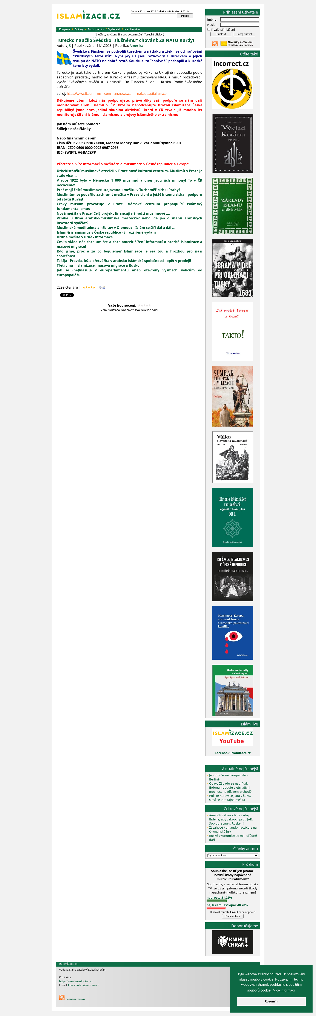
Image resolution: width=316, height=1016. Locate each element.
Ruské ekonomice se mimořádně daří (233, 838)
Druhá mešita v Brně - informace (85, 237)
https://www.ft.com (80, 93)
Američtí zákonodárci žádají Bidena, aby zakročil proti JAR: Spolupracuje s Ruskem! (231, 819)
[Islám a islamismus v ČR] (232, 600)
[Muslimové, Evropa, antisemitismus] (232, 658)
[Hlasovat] (217, 901)
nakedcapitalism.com (153, 93)
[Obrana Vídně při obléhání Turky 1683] (232, 296)
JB (69, 45)
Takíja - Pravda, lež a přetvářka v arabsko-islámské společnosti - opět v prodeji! (124, 260)
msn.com (104, 93)
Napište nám (132, 29)
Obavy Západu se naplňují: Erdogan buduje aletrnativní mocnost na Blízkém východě (230, 787)
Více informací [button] (284, 990)
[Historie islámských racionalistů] (232, 546)
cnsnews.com (124, 93)
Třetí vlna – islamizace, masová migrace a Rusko (98, 265)
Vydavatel (114, 29)
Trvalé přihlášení (223, 30)
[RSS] (61, 999)
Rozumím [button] (271, 1001)
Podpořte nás (96, 29)
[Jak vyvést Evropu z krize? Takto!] (232, 360)
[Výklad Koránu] (232, 172)
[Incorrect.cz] (232, 108)
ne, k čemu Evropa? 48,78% (227, 905)
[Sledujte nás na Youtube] (232, 745)
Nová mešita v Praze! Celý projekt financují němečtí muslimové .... (113, 213)
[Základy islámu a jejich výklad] (232, 233)
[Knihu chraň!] (232, 953)
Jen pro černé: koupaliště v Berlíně (228, 777)
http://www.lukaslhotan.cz (76, 981)
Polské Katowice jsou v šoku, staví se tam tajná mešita (230, 798)
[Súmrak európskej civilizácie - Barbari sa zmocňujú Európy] (232, 425)
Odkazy (79, 29)
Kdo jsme (64, 29)
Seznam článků (75, 999)
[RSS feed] (215, 45)
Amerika (136, 45)
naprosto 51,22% (219, 897)
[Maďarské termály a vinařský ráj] (232, 715)
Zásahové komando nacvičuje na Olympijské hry (233, 829)
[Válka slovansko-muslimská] (232, 482)
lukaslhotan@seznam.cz (83, 985)
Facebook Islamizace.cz (233, 753)
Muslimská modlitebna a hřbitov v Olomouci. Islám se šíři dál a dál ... (116, 227)
